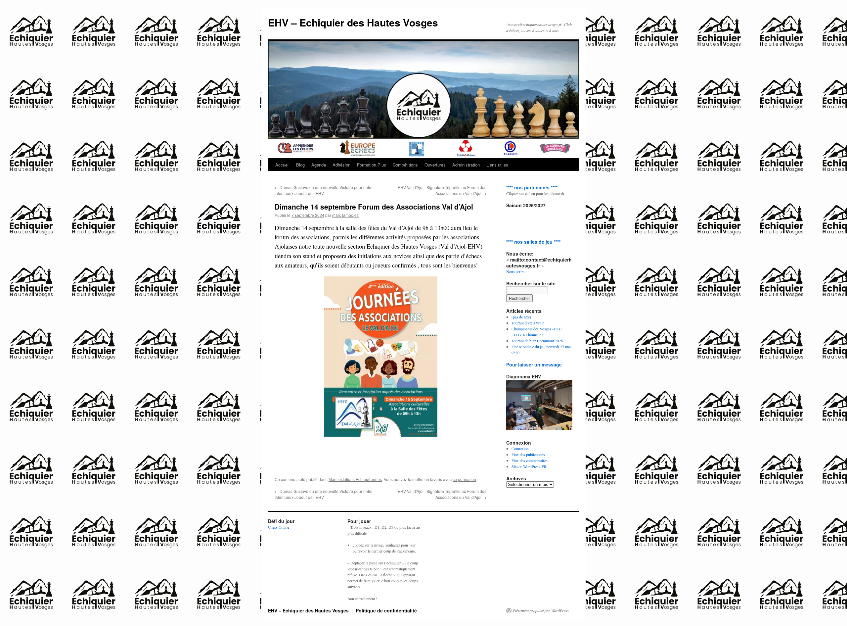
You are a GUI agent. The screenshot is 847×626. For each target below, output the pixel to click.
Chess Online (278, 527)
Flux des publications (528, 454)
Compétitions (405, 165)
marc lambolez (345, 215)
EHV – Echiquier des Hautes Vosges (353, 22)
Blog (300, 165)
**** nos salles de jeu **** (533, 241)
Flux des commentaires (530, 460)
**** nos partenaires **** (531, 187)
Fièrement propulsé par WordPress (541, 610)
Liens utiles (497, 165)
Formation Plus (371, 165)
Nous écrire (515, 271)
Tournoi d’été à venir (528, 322)
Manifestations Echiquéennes (355, 479)
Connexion (520, 448)
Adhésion (341, 165)
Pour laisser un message (534, 364)
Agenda (318, 165)
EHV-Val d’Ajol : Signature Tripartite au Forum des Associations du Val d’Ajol (442, 190)
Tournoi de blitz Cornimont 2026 (537, 340)
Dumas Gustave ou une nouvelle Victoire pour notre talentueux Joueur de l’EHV (324, 190)
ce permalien (464, 479)
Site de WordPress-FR (529, 466)
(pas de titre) (521, 316)
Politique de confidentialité (386, 610)
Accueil (282, 165)
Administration (466, 165)
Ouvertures (435, 165)
